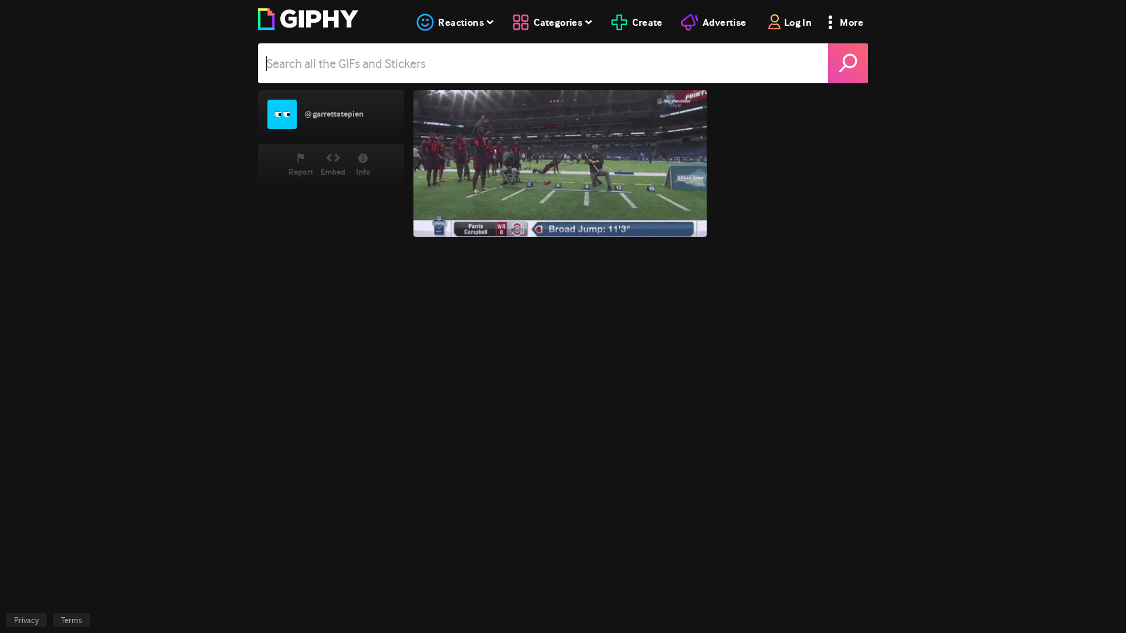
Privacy (26, 620)
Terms (71, 620)
